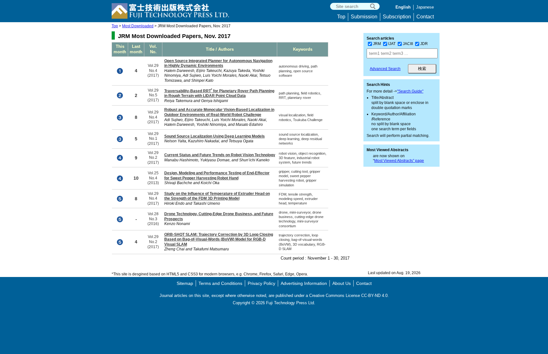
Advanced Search (385, 69)
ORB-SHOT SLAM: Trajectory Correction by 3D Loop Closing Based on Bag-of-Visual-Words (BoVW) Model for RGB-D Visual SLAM (218, 239)
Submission (364, 16)
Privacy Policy (261, 283)
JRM (377, 44)
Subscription (397, 16)
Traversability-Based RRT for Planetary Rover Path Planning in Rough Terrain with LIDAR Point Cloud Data (219, 93)
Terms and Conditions (220, 283)
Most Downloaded (137, 26)
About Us (341, 283)
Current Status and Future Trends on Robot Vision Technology (219, 155)
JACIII (408, 44)
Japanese (425, 7)
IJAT (391, 44)
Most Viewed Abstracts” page (399, 160)
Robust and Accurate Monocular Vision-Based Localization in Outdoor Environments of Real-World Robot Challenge (219, 112)
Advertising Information (304, 283)
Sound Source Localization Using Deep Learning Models (214, 136)
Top (341, 16)
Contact (425, 16)
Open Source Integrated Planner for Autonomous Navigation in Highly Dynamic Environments (218, 63)
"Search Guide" (410, 91)
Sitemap (185, 283)
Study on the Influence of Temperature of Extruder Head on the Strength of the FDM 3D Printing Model (217, 196)
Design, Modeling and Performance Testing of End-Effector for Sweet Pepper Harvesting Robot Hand (217, 175)
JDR (424, 44)
